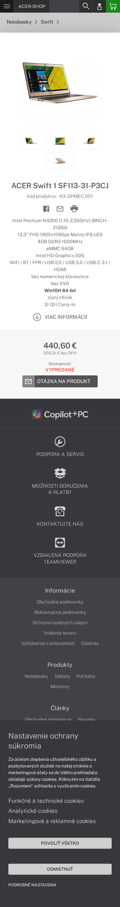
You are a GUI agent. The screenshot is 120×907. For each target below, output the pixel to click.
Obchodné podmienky (60, 602)
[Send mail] (60, 209)
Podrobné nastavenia (32, 885)
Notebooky (20, 22)
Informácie (60, 591)
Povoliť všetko (60, 843)
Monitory (60, 686)
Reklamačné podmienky (60, 612)
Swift (47, 22)
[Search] (85, 6)
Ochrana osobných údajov (60, 622)
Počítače (85, 676)
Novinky (86, 719)
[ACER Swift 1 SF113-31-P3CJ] (60, 83)
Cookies (90, 643)
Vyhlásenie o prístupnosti (48, 643)
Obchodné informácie (48, 719)
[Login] (99, 6)
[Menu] (7, 6)
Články (60, 708)
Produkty (60, 665)
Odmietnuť (60, 869)
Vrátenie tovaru (60, 633)
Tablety (62, 676)
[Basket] (113, 6)
